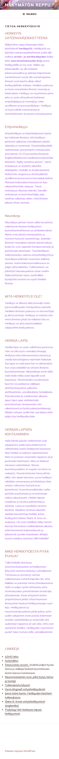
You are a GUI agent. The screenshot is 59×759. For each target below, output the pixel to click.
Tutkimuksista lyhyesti (17, 685)
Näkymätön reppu (28, 4)
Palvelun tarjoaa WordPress (20, 751)
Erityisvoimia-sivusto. (17, 664)
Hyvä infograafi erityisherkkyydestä (25, 689)
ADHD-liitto (12, 656)
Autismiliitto (11, 660)
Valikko (31, 14)
